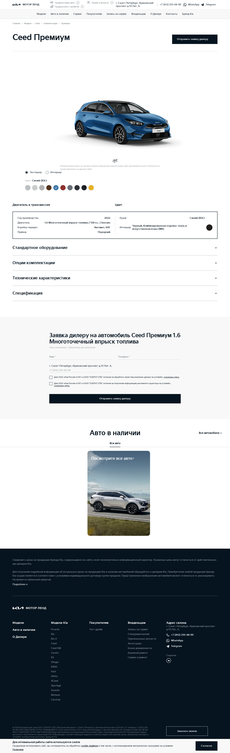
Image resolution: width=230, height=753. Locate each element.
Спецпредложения (138, 634)
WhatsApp (193, 4)
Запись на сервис (117, 14)
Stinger (55, 662)
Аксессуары (135, 643)
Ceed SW (56, 648)
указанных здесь (171, 377)
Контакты (171, 14)
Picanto (55, 629)
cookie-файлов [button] (89, 746)
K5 (52, 657)
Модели (41, 14)
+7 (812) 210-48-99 (170, 4)
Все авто (115, 443)
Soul (53, 671)
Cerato (55, 652)
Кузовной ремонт (138, 652)
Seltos (54, 676)
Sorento (55, 690)
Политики (18, 749)
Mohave (55, 695)
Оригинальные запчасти (142, 638)
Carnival (55, 699)
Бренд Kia (187, 14)
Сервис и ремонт (137, 657)
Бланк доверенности (140, 648)
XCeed (54, 680)
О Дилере (20, 637)
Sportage (56, 685)
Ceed (54, 643)
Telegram (211, 4)
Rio (53, 634)
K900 (54, 666)
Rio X (54, 638)
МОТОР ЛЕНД (31, 4)
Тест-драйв (95, 629)
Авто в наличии (60, 14)
